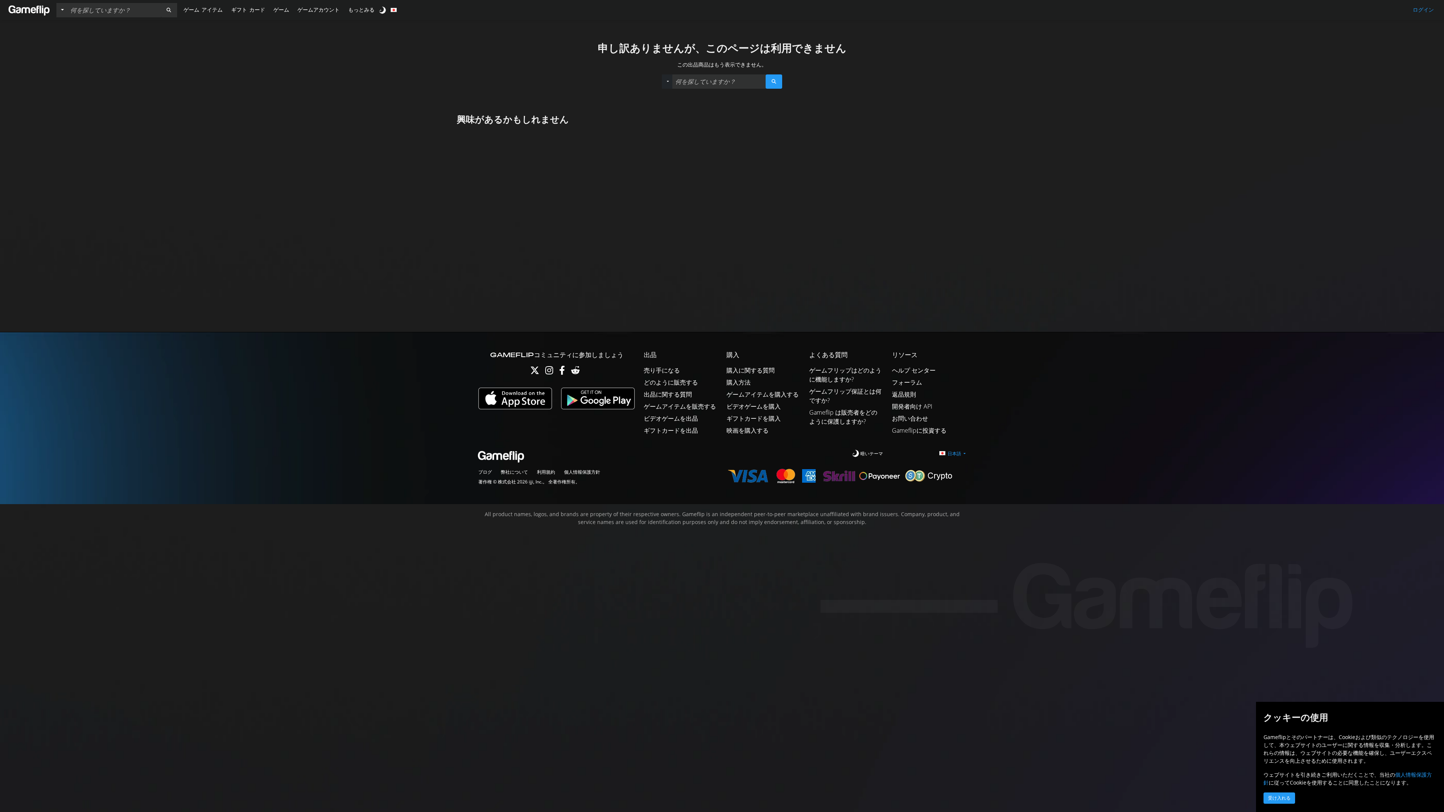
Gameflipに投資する (919, 430)
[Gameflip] (29, 10)
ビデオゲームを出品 (671, 418)
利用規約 (546, 472)
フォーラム (907, 382)
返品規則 (904, 394)
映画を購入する (748, 430)
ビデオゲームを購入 (754, 406)
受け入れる (1279, 798)
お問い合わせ (910, 418)
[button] (169, 10)
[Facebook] (562, 372)
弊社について (514, 472)
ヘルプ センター (914, 370)
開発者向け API (912, 406)
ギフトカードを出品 (671, 430)
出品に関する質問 (668, 394)
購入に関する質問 (751, 370)
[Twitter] (534, 372)
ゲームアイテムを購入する (763, 394)
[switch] (383, 10)
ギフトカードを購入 (754, 418)
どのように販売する (671, 382)
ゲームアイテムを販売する (680, 406)
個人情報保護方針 (582, 472)
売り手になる (662, 370)
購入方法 (739, 382)
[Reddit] (575, 372)
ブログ (485, 472)
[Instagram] (549, 372)
